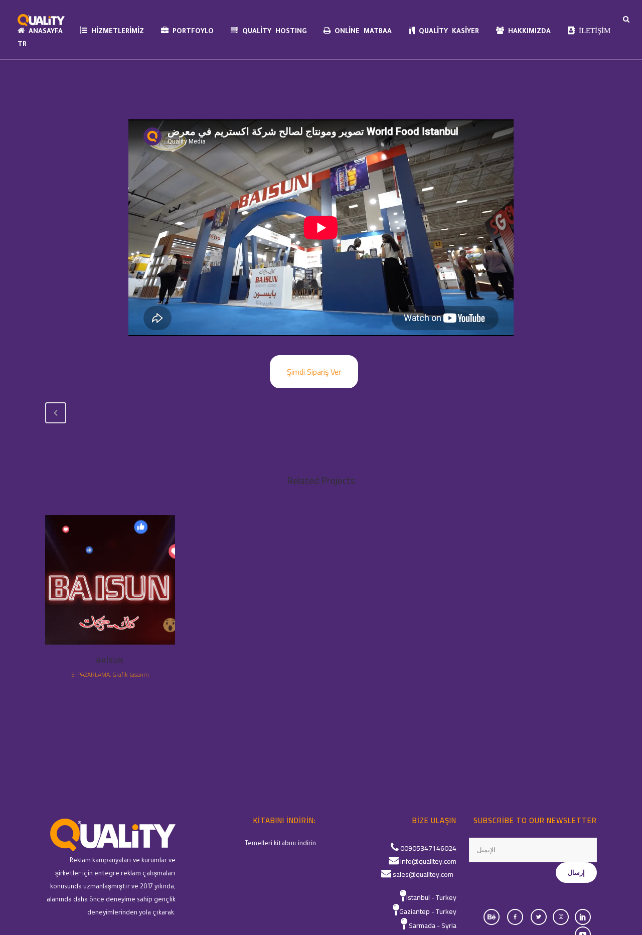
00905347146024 (428, 848)
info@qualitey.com (428, 861)
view (110, 578)
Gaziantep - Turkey (427, 911)
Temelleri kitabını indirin (280, 844)
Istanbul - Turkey (431, 897)
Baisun (109, 660)
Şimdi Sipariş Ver (314, 371)
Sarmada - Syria (432, 925)
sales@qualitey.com (423, 874)
